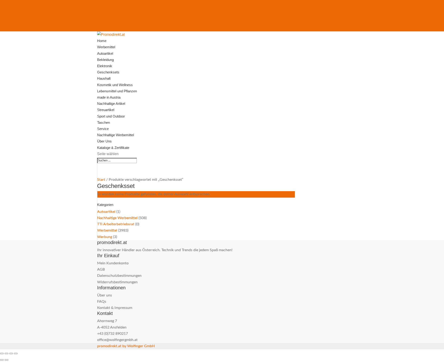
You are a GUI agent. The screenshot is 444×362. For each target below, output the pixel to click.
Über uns (104, 295)
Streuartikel (105, 110)
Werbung (104, 237)
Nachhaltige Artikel (111, 104)
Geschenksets (108, 72)
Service (103, 129)
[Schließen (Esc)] (16, 353)
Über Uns (104, 141)
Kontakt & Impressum (114, 308)
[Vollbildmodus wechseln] (6, 353)
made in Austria (108, 97)
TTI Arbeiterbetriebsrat (115, 224)
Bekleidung (105, 60)
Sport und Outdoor (111, 116)
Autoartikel (105, 53)
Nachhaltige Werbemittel (115, 135)
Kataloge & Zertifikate (113, 148)
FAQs (101, 301)
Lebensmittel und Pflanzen (117, 91)
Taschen (103, 122)
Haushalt (104, 78)
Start (101, 179)
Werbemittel (106, 47)
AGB (101, 269)
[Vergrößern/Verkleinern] (2, 353)
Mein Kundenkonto (113, 263)
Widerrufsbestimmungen (117, 282)
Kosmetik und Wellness (115, 85)
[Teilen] (11, 353)
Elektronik (104, 66)
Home (101, 41)
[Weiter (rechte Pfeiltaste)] (6, 360)
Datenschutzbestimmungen (119, 276)
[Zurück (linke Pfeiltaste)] (2, 360)
